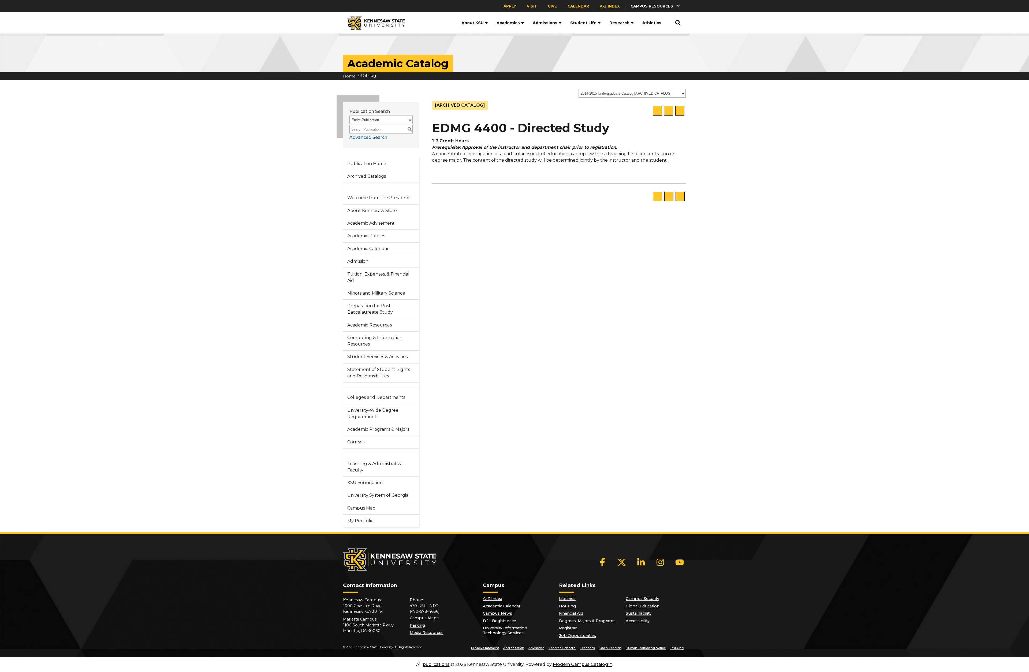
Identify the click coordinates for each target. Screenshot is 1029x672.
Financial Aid (571, 613)
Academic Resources (369, 325)
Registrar (568, 628)
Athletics (651, 22)
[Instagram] (660, 562)
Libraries (567, 598)
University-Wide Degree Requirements (372, 413)
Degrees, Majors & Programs (587, 620)
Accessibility (638, 620)
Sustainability (638, 613)
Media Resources (426, 632)
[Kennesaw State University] (374, 23)
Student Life (583, 22)
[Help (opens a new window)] (679, 111)
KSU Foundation (365, 482)
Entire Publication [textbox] (365, 120)
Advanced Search (368, 137)
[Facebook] (602, 562)
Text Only (677, 648)
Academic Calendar (368, 248)
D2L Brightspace (499, 620)
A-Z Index (610, 6)
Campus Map (361, 508)
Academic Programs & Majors (378, 429)
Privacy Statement (485, 648)
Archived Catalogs (366, 176)
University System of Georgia (377, 495)
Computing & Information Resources (374, 341)
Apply (510, 6)
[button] (655, 6)
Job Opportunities (577, 635)
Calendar (578, 6)
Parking (417, 625)
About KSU (472, 22)
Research (619, 22)
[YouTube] (679, 562)
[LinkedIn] (641, 562)
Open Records (610, 648)
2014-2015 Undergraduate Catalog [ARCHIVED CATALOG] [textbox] (626, 93)
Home (349, 76)
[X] (621, 562)
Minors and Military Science (376, 293)
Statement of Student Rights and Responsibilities (378, 372)
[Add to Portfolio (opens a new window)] (657, 111)
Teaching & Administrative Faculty (374, 467)
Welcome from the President (378, 197)
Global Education (642, 606)
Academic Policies (366, 235)
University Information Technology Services (505, 630)
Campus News (497, 613)
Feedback (587, 648)
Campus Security (642, 598)
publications (436, 664)
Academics (508, 22)
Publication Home (366, 163)
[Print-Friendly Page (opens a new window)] (668, 111)
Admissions (545, 22)
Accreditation (513, 648)
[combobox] (632, 93)
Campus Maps (424, 617)
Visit (532, 6)
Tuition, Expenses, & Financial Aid (378, 277)
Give (552, 6)
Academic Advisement (371, 223)
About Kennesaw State (372, 210)
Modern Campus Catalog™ (582, 664)
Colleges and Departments (376, 397)
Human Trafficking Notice (646, 648)
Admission (357, 261)
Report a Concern (562, 648)
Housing (567, 606)
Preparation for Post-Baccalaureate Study (370, 309)
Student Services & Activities (377, 356)
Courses (355, 441)
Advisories (536, 648)
